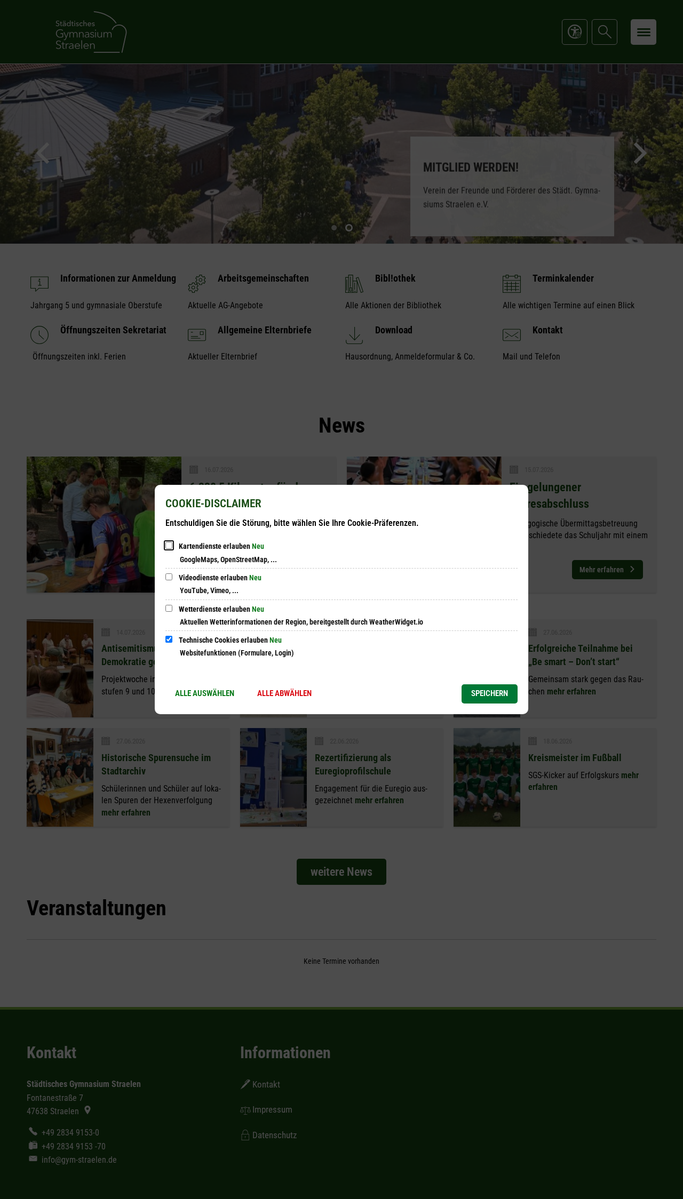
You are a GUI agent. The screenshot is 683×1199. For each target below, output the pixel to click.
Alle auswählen (204, 693)
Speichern (489, 693)
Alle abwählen (284, 693)
